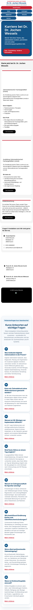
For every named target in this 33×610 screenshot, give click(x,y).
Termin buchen (16, 7)
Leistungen (24, 11)
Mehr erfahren (9, 377)
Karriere (9, 18)
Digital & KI (8, 14)
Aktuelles (24, 14)
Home (8, 11)
